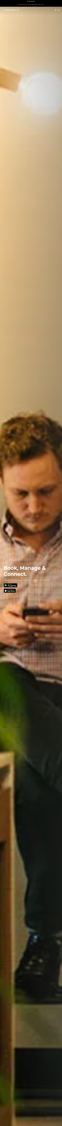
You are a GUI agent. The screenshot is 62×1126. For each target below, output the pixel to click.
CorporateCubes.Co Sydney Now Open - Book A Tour (31, 4)
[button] (59, 10)
